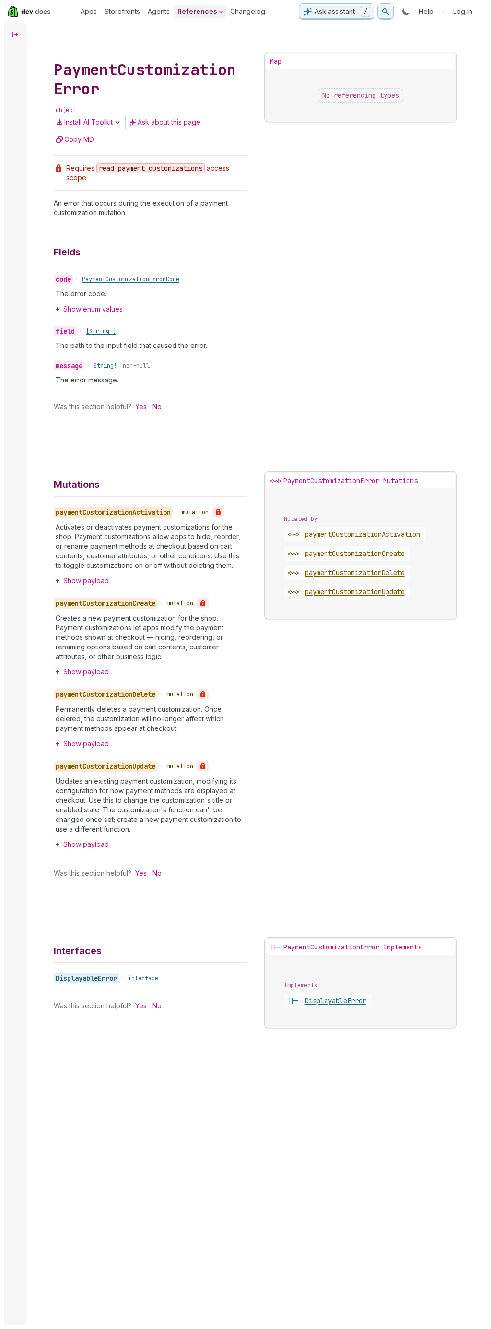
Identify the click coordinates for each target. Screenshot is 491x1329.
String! (105, 366)
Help (426, 11)
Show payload (86, 581)
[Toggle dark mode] (406, 11)
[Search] (385, 11)
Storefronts (122, 11)
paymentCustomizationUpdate (355, 592)
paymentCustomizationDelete (355, 572)
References (197, 11)
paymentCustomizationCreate (355, 553)
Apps (89, 11)
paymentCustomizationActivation (362, 534)
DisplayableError (86, 978)
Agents (159, 11)
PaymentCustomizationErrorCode (130, 279)
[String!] (101, 331)
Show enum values (93, 309)
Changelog (247, 11)
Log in (462, 11)
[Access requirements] (218, 512)
